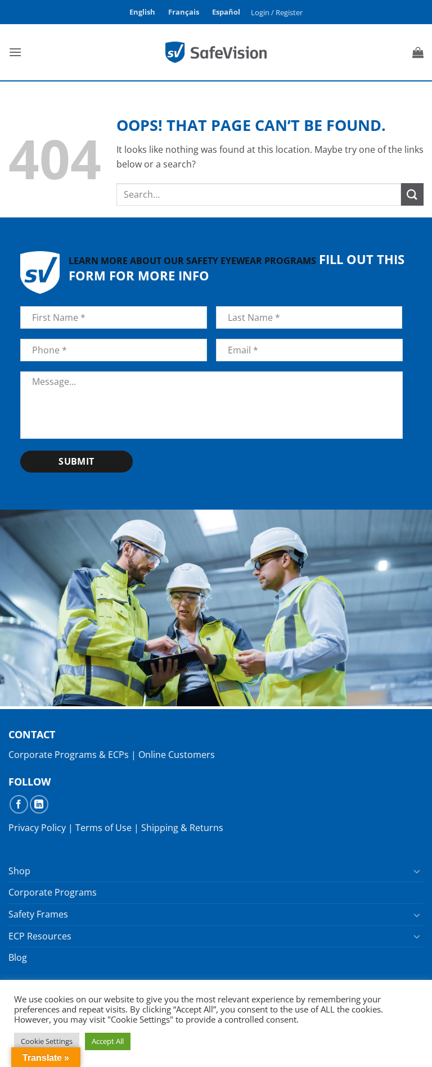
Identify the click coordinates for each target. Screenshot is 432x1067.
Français (183, 12)
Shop (19, 871)
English (142, 12)
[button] (277, 12)
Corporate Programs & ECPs (68, 754)
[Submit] (412, 194)
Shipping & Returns (182, 827)
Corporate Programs (52, 892)
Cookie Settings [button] (47, 1041)
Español (226, 12)
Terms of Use (103, 827)
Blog (17, 957)
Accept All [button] (108, 1041)
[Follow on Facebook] (19, 804)
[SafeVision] (216, 52)
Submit (76, 461)
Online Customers (176, 754)
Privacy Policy (37, 827)
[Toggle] (417, 871)
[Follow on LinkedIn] (39, 804)
